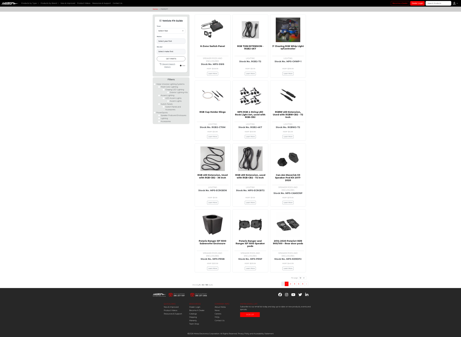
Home (155, 9)
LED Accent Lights (173, 98)
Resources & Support (101, 3)
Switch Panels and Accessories (173, 108)
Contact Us (117, 3)
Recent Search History (168, 65)
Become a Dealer (400, 3)
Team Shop (194, 324)
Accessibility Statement (264, 334)
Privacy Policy (243, 334)
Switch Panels (167, 104)
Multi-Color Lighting (169, 87)
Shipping (193, 317)
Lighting (164, 118)
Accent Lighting (167, 95)
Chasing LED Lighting (174, 90)
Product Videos (83, 3)
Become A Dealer (196, 310)
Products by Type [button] (29, 3)
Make (159, 36)
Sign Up (250, 315)
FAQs (217, 317)
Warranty (193, 320)
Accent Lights (176, 101)
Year (159, 26)
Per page (294, 278)
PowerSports (162, 113)
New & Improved (68, 3)
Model (159, 47)
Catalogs (193, 314)
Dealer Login (417, 3)
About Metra (220, 307)
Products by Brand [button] (49, 3)
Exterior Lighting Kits (179, 92)
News (217, 310)
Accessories (166, 121)
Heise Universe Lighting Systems (170, 84)
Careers (218, 314)
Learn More (212, 73)
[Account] (455, 3)
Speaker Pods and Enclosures (173, 115)
